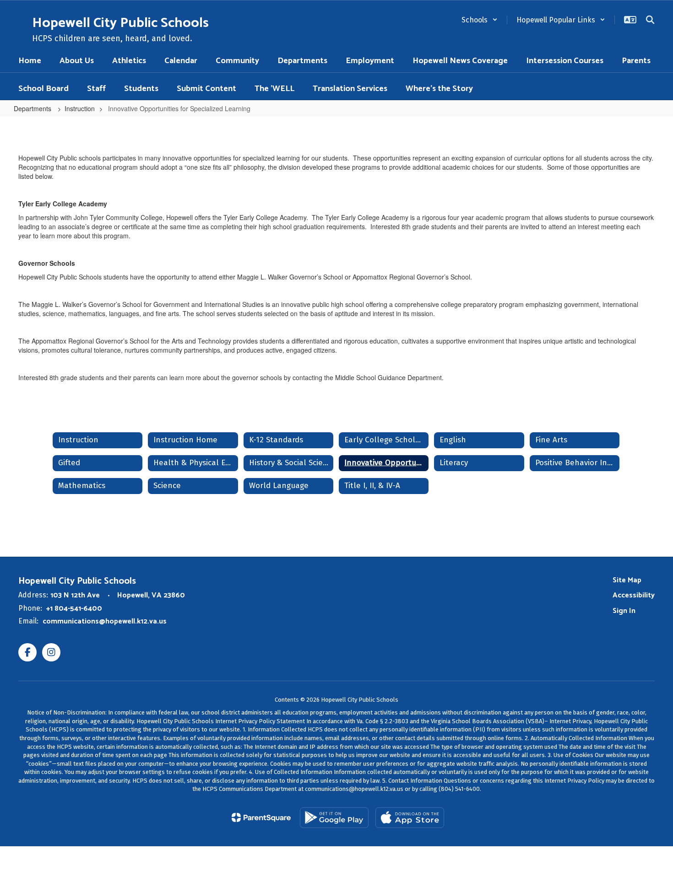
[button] (479, 20)
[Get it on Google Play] (334, 817)
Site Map (627, 580)
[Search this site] (650, 19)
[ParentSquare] (261, 817)
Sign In (624, 611)
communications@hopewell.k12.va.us (105, 621)
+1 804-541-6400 (74, 608)
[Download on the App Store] (409, 817)
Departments (33, 108)
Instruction (80, 108)
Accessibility (634, 595)
